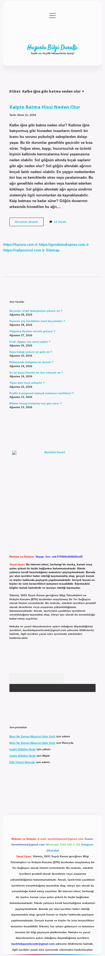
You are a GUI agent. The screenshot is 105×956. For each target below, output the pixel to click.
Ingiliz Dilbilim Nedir (22, 749)
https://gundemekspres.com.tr (64, 245)
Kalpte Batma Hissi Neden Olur (44, 107)
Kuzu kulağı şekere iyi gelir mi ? (30, 351)
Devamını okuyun (29, 223)
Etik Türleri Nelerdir (22, 762)
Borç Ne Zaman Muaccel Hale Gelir (32, 736)
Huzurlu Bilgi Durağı (52, 47)
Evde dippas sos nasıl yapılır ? (29, 341)
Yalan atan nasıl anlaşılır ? (26, 382)
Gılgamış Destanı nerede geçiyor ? (32, 331)
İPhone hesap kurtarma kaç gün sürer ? (35, 403)
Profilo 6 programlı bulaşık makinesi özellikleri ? (41, 393)
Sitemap (53, 250)
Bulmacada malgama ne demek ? (31, 362)
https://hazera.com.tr (20, 245)
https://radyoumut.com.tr (24, 250)
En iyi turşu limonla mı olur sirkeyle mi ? (36, 372)
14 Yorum (60, 221)
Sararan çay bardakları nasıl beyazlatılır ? (37, 321)
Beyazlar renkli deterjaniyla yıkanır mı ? (35, 310)
